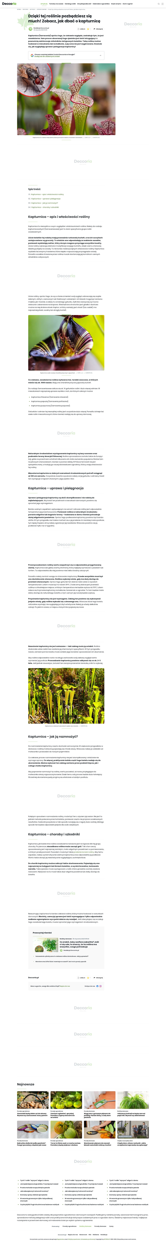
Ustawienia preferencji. (88, 1239)
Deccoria (25, 9)
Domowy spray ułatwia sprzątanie (33, 1195)
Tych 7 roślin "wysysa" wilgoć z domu (34, 1180)
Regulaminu (60, 1239)
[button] (44, 4)
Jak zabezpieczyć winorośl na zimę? (34, 1191)
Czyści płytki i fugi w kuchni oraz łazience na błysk (39, 1204)
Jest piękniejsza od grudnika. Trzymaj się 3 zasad (39, 1184)
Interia (19, 9)
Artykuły (32, 9)
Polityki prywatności (74, 1239)
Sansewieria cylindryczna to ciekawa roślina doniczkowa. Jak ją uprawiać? (62, 956)
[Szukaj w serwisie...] (159, 4)
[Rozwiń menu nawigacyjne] (162, 4)
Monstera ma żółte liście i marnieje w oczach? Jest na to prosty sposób (61, 962)
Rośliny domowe (41, 9)
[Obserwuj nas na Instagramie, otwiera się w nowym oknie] (100, 986)
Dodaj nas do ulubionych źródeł (54, 56)
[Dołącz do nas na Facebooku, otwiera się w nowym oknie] (97, 986)
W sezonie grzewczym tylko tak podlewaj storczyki (36, 1199)
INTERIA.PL (107, 1239)
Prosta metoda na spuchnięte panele (35, 1188)
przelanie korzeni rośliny (84, 852)
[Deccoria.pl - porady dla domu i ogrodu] (9, 3)
